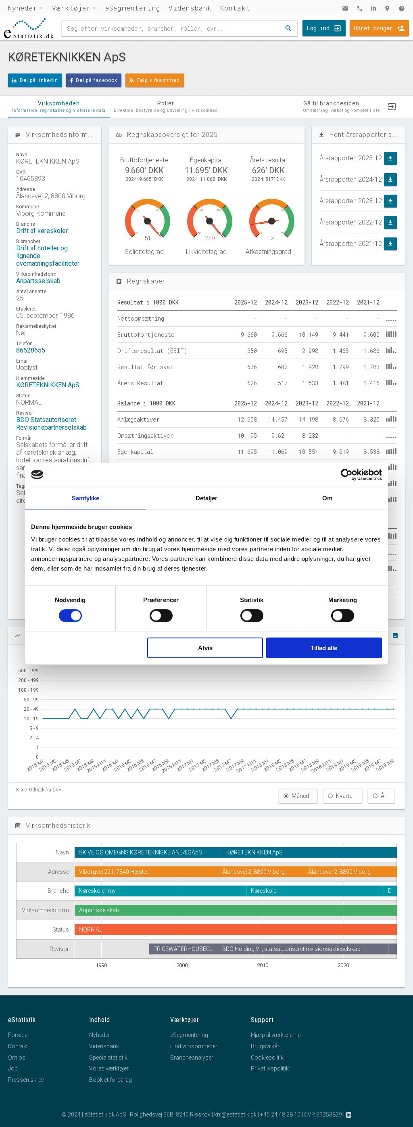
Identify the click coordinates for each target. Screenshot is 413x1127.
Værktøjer (71, 8)
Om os (16, 1057)
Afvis (205, 647)
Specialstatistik (108, 1057)
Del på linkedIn (39, 80)
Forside (17, 1035)
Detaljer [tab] (207, 497)
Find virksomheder (193, 1046)
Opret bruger (373, 28)
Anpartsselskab (38, 281)
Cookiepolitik (267, 1057)
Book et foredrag (110, 1080)
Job (13, 1068)
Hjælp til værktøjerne (275, 1035)
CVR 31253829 (323, 1114)
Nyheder (23, 8)
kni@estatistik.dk (235, 1114)
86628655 (30, 350)
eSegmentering (133, 8)
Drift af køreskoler (42, 231)
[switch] (161, 615)
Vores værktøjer (109, 1068)
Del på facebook (96, 80)
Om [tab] (327, 497)
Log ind (318, 28)
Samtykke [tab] (86, 497)
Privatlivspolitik (270, 1068)
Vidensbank (190, 8)
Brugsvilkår (265, 1046)
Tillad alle (324, 647)
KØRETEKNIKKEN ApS (47, 385)
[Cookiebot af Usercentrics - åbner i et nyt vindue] (346, 474)
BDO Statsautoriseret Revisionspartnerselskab (51, 423)
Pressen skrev (26, 1080)
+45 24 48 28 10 (280, 1114)
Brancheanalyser (191, 1057)
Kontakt (235, 8)
